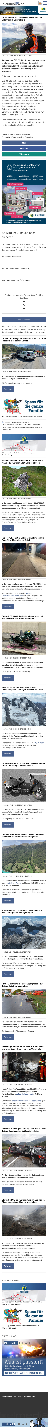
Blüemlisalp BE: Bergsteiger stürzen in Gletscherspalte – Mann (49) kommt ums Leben (22, 688)
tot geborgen (39, 743)
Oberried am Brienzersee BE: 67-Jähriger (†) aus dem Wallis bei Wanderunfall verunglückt (23, 835)
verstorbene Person (13, 883)
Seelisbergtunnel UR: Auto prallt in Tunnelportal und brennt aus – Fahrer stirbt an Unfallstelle (23, 1048)
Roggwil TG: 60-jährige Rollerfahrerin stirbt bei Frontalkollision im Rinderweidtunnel (22, 617)
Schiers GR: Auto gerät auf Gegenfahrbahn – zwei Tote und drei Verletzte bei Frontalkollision (24, 1130)
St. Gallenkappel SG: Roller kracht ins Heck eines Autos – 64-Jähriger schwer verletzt (23, 764)
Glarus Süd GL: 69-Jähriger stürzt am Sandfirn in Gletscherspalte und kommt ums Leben (23, 1201)
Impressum (7, 1397)
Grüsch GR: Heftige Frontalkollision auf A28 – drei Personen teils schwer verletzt (24, 339)
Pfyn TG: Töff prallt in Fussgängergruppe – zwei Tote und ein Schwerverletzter (23, 985)
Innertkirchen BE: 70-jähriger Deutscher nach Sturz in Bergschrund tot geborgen (22, 911)
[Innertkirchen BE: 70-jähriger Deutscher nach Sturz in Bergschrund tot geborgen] (24, 932)
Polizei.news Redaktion (23, 56)
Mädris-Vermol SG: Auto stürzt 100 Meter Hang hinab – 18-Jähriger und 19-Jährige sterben (22, 462)
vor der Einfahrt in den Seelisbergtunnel (26, 1101)
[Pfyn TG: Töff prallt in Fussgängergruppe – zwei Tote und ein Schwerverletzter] (24, 1001)
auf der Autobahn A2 (24, 1094)
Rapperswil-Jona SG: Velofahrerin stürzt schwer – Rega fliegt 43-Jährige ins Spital (24, 539)
